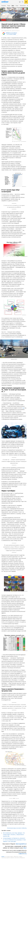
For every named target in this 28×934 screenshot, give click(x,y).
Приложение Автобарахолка (20, 857)
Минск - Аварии (19, 856)
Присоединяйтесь (21, 844)
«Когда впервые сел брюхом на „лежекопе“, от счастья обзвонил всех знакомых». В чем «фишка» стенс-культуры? (14, 839)
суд (23, 408)
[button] (12, 255)
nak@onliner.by (23, 853)
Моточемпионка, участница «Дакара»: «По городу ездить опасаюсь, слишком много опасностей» (14, 834)
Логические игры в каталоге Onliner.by (17, 828)
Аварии (2, 856)
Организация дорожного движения (7, 857)
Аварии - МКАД (13, 856)
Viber (24, 848)
